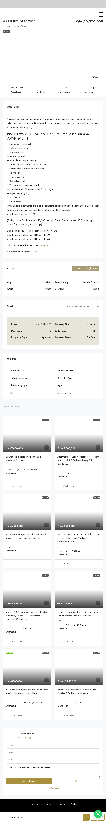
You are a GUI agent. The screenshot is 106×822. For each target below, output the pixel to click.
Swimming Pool (64, 392)
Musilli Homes (38, 251)
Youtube (74, 804)
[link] (27, 434)
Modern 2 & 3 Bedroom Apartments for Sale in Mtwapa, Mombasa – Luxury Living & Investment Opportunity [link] (26, 616)
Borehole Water (64, 378)
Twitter (48, 804)
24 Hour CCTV (17, 370)
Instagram (60, 804)
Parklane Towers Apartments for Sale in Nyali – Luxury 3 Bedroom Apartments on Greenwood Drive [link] (78, 538)
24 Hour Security (65, 370)
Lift (11, 392)
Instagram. (45, 245)
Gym (59, 385)
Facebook (35, 804)
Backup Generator (18, 378)
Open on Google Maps (86, 268)
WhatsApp (54, 788)
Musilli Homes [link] (17, 486)
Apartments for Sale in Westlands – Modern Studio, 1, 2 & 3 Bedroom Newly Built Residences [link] (78, 460)
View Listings (25, 737)
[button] (101, 14)
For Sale (7, 31)
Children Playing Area (20, 385)
